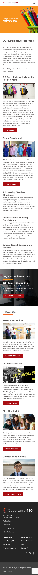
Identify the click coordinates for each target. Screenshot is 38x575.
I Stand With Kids (8, 532)
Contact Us (24, 548)
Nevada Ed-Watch (27, 541)
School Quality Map (9, 541)
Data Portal (6, 524)
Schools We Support (9, 548)
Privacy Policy (7, 571)
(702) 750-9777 (8, 515)
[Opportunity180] (10, 2)
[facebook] (26, 553)
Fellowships (6, 544)
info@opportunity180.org (11, 517)
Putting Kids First (8, 528)
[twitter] (30, 553)
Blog (22, 544)
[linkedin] (34, 553)
